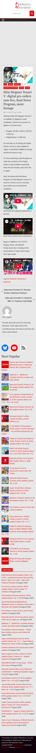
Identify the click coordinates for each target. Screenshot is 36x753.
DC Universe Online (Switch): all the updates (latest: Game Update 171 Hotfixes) (15, 589)
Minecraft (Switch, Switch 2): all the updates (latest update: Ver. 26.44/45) (22, 387)
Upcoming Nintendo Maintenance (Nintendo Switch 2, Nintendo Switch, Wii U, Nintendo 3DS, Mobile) (18, 604)
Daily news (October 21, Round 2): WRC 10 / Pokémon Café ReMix (18, 299)
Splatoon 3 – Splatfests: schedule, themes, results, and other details (21, 377)
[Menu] (3, 20)
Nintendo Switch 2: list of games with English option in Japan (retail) (22, 541)
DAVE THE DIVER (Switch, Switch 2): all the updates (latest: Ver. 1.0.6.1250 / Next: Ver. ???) (22, 451)
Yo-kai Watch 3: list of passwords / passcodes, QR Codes (20, 470)
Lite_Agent (19, 112)
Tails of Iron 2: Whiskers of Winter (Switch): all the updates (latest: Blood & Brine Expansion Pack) (18, 722)
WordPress (5, 747)
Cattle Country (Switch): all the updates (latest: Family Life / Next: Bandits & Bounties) (16, 704)
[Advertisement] (18, 40)
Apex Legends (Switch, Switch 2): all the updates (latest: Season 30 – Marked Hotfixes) (17, 656)
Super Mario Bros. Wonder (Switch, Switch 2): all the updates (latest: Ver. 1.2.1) (19, 519)
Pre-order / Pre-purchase (10, 87)
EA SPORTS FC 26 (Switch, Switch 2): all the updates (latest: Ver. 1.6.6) (22, 551)
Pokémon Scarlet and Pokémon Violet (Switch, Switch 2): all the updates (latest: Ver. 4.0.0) (22, 441)
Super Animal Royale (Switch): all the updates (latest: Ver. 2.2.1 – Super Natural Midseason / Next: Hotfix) (17, 641)
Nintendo (17, 84)
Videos (27, 87)
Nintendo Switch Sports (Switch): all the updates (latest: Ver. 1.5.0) (22, 480)
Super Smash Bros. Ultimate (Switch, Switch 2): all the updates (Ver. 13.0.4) (20, 490)
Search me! (32, 13)
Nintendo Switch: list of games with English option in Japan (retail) (21, 461)
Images (10, 84)
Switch (21, 87)
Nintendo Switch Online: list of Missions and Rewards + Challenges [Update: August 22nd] (18, 671)
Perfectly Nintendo (18, 745)
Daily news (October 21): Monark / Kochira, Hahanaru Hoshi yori (17, 291)
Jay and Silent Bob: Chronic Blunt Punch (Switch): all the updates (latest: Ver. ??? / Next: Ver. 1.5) (17, 687)
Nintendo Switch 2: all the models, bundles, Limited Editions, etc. (19, 418)
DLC (5, 84)
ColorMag (18, 747)
